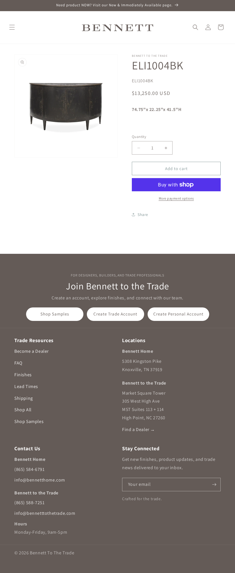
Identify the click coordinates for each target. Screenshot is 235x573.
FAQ (18, 363)
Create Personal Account (178, 314)
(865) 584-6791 (29, 469)
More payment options (176, 198)
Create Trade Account (115, 314)
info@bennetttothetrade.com (44, 513)
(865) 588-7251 (29, 503)
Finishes (23, 375)
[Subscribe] (214, 484)
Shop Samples (54, 314)
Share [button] (143, 214)
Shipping (23, 398)
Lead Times (26, 386)
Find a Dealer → (138, 429)
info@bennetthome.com (39, 480)
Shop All (23, 410)
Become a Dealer (31, 351)
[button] (12, 27)
